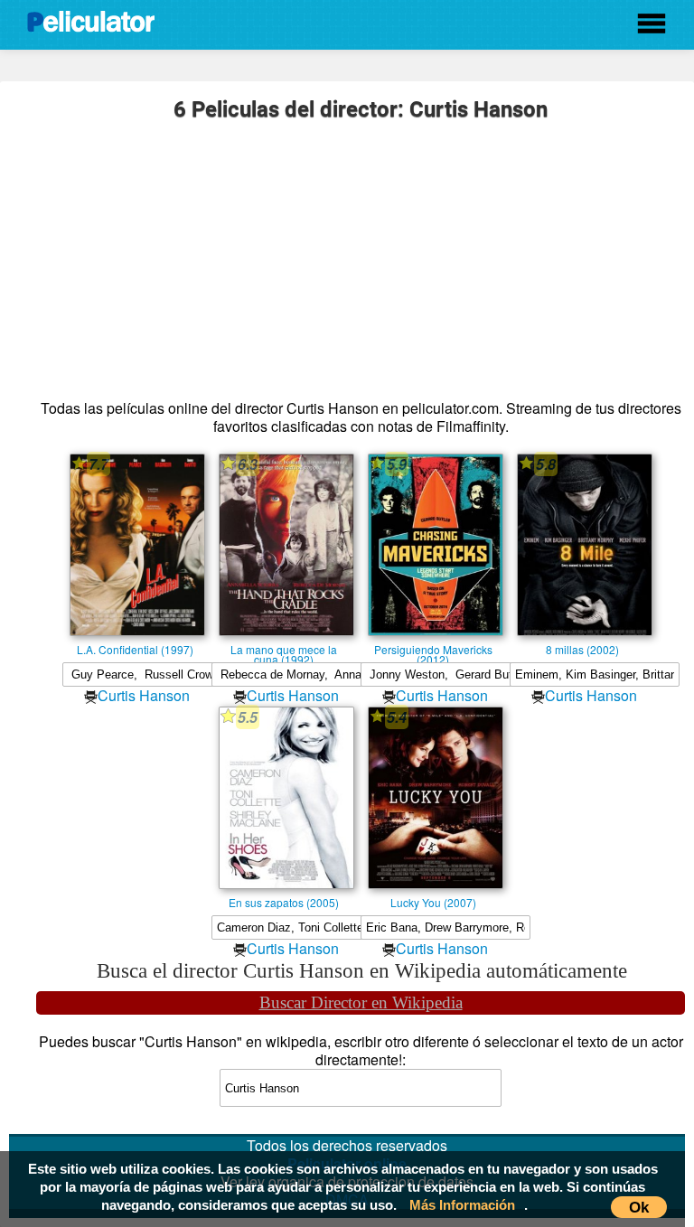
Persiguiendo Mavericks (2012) (433, 648)
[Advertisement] (360, 254)
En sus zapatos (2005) (284, 901)
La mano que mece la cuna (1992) (283, 648)
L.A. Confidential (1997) (135, 648)
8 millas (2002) (582, 648)
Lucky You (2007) (433, 901)
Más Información (462, 1205)
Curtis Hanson (144, 695)
